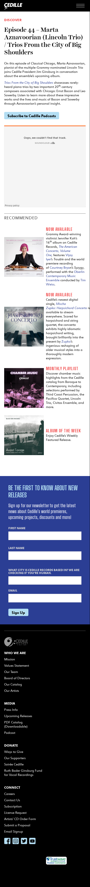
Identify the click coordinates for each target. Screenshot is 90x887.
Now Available (59, 229)
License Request (15, 813)
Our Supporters (15, 758)
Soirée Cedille (14, 764)
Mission (9, 659)
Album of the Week (63, 431)
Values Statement (16, 665)
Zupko (66, 341)
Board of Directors (17, 678)
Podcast (9, 733)
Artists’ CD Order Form (20, 819)
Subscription (13, 806)
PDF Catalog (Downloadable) (16, 724)
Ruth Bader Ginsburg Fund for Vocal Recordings (23, 773)
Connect (12, 787)
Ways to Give (13, 752)
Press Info (11, 710)
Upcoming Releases (18, 716)
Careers (9, 794)
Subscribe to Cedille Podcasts (32, 115)
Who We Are (15, 653)
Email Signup (13, 831)
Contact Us (12, 800)
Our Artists (11, 691)
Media (9, 703)
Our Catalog (13, 684)
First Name (16, 527)
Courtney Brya (60, 268)
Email (12, 590)
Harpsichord (66, 308)
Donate (11, 745)
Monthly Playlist (62, 368)
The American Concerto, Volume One (61, 251)
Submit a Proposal (17, 825)
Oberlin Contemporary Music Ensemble (65, 276)
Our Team (11, 672)
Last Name (16, 547)
